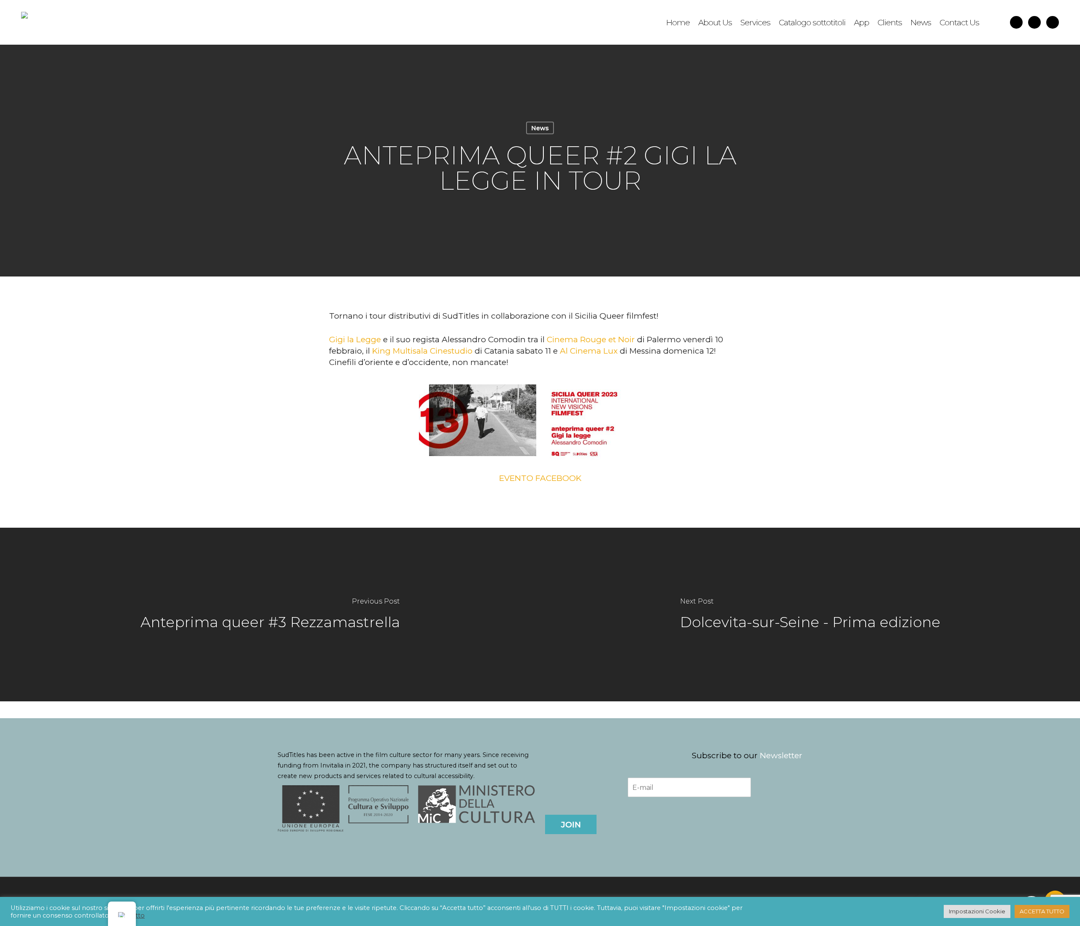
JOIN (571, 824)
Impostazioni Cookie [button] (977, 911)
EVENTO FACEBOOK (540, 478)
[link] (355, 339)
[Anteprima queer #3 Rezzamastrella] (270, 614)
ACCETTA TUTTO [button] (1042, 911)
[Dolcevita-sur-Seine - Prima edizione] (810, 614)
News (540, 128)
